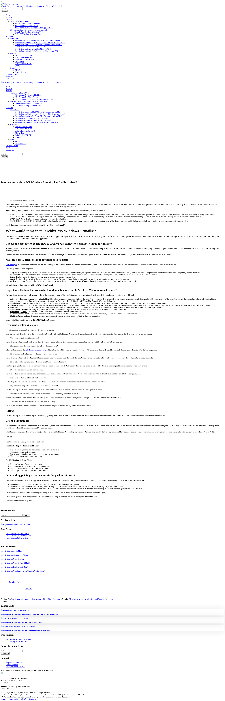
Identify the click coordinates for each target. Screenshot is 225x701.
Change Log (19, 62)
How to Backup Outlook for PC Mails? (16, 563)
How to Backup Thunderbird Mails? (14, 555)
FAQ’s (17, 66)
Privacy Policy (20, 72)
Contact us (32, 699)
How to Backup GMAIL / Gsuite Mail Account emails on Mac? (38, 45)
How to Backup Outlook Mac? (12, 559)
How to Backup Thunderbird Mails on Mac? (31, 47)
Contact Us (10, 79)
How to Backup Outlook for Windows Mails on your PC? (36, 51)
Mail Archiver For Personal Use (17, 534)
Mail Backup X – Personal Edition (28, 24)
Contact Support (12, 665)
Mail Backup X (11, 265)
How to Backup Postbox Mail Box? (14, 567)
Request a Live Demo (14, 663)
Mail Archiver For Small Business (18, 536)
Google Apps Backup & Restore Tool (29, 32)
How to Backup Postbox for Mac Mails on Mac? (33, 49)
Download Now (12, 74)
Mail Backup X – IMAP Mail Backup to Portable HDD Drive (25, 630)
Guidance (13, 53)
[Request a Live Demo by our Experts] (16, 525)
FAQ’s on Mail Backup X (15, 667)
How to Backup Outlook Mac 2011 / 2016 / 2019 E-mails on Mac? (40, 43)
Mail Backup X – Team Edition (26, 26)
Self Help (9, 36)
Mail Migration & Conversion (17, 538)
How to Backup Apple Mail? (12, 551)
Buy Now (9, 76)
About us (9, 17)
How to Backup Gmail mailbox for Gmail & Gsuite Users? (23, 571)
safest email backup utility (35, 350)
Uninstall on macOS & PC (25, 59)
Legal (12, 68)
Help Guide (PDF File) (23, 64)
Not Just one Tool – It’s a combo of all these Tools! (29, 30)
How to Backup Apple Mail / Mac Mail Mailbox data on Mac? (38, 40)
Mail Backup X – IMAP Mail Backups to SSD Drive (21, 622)
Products (9, 19)
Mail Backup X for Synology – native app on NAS (34, 28)
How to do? (14, 38)
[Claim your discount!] (9, 4)
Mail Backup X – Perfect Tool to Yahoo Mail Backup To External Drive (29, 614)
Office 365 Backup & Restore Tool (28, 34)
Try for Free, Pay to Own (19, 21)
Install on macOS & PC (23, 57)
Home (8, 15)
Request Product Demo (23, 55)
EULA (17, 70)
